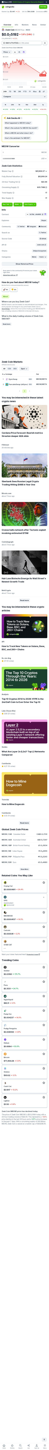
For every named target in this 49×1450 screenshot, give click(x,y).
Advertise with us (9, 275)
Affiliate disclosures (8, 365)
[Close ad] (44, 897)
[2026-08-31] (39, 91)
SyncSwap (6, 309)
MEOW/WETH (41, 379)
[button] (43, 220)
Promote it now (32, 954)
